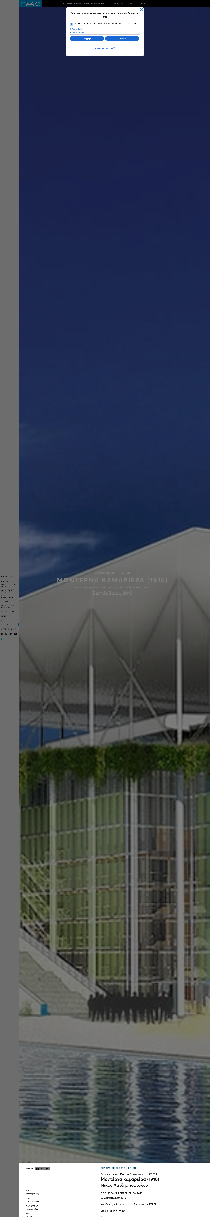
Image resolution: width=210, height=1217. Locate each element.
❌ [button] (141, 10)
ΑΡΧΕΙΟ (4, 625)
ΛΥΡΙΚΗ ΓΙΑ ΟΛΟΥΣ (9, 612)
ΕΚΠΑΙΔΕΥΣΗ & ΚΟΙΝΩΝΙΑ (7, 606)
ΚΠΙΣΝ (4, 616)
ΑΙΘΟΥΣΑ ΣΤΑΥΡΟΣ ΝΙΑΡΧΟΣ (68, 3)
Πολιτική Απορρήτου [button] (78, 32)
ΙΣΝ (2, 620)
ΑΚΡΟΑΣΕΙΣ (6, 602)
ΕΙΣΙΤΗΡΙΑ (140, 3)
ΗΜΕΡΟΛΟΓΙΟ (127, 3)
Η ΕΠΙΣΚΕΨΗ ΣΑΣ (8, 629)
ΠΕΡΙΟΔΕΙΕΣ (112, 3)
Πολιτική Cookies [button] (77, 29)
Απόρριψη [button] (87, 39)
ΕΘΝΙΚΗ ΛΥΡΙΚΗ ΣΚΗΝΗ (8, 586)
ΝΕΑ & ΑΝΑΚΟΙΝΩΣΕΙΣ (8, 596)
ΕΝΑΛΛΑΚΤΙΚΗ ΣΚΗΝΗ (94, 3)
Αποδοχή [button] (122, 39)
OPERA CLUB (6, 577)
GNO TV (4, 581)
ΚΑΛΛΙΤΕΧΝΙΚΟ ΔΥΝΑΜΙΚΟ (7, 591)
